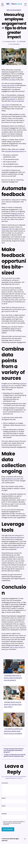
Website (4, 813)
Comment (5, 783)
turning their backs (8, 85)
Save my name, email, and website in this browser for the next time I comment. (14, 823)
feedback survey (16, 213)
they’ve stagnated (17, 101)
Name (4, 798)
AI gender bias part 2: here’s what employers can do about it (13, 677)
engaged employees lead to (14, 151)
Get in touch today (16, 647)
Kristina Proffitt (10, 41)
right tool (19, 547)
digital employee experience (14, 537)
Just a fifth (5, 105)
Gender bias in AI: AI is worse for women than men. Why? (13, 704)
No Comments (15, 44)
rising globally (10, 99)
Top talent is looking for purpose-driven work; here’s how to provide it (13, 731)
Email (4, 806)
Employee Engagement (14, 10)
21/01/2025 (22, 41)
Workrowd (5, 229)
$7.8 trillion (12, 80)
